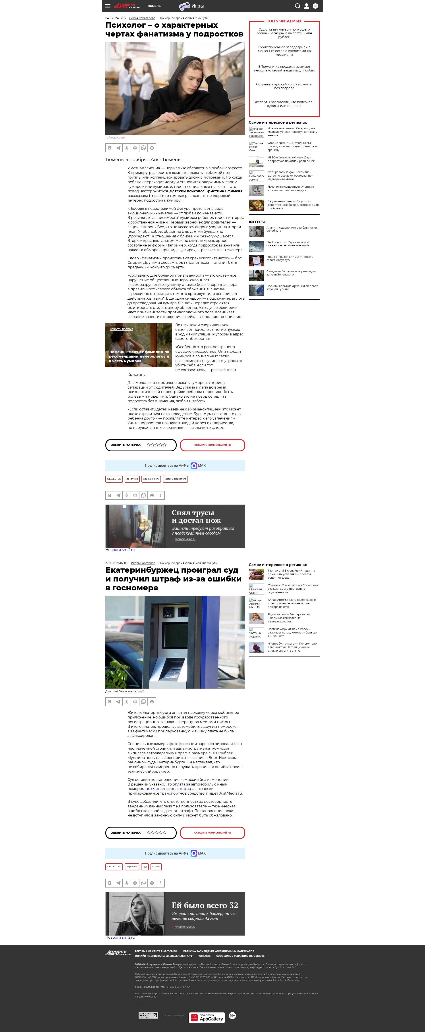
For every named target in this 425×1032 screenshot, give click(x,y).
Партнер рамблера (173, 1015)
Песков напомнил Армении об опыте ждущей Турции (292, 288)
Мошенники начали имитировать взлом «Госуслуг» (290, 258)
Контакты (204, 956)
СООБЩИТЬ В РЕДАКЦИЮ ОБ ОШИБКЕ (240, 956)
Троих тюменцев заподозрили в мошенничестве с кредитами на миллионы (284, 51)
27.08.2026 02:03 (116, 563)
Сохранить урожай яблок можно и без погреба (284, 86)
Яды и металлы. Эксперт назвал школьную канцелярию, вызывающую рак (289, 618)
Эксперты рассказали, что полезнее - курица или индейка (284, 104)
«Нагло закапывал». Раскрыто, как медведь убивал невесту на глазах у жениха (292, 132)
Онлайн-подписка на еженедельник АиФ (164, 956)
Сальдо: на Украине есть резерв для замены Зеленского (292, 273)
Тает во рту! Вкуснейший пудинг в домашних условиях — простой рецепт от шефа (291, 574)
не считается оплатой (166, 789)
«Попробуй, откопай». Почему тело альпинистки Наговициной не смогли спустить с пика (292, 647)
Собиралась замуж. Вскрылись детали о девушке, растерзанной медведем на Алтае (290, 175)
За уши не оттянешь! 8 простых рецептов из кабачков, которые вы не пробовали (293, 205)
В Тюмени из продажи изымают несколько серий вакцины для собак (284, 68)
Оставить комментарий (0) (212, 445)
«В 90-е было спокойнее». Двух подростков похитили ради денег (291, 159)
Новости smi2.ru (120, 550)
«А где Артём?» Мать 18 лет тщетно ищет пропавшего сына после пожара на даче (292, 603)
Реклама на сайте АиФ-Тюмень (156, 951)
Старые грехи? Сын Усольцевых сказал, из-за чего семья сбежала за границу (292, 146)
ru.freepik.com (115, 137)
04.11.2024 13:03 (115, 18)
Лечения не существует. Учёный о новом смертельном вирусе (291, 188)
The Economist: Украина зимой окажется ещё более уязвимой (288, 244)
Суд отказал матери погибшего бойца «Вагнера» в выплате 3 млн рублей (284, 33)
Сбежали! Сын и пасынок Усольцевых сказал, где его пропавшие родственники (294, 588)
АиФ (141, 691)
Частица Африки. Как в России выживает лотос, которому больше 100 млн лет (292, 632)
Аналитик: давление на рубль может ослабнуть (292, 229)
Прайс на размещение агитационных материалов (218, 951)
